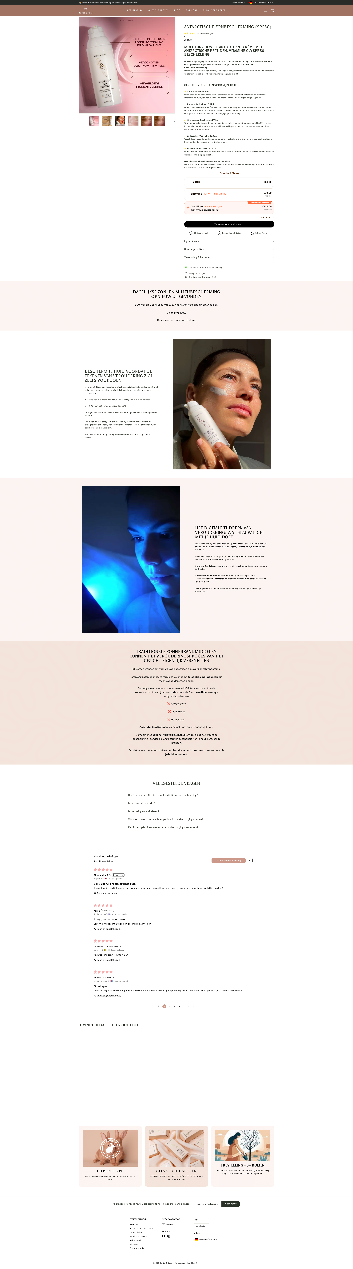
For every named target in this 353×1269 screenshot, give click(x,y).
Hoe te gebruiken (194, 249)
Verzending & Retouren (197, 257)
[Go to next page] (194, 1006)
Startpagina (135, 10)
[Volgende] (173, 121)
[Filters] (250, 860)
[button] (190, 33)
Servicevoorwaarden (139, 1236)
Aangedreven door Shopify (186, 1263)
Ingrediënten (191, 241)
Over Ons (192, 10)
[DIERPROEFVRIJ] (110, 1148)
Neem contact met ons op (141, 1228)
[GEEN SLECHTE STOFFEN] (176, 1148)
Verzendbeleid (136, 1232)
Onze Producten (158, 10)
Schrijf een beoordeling (228, 860)
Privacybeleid (136, 1240)
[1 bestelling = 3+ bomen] (242, 1145)
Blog (177, 10)
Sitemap (133, 1244)
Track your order (214, 10)
